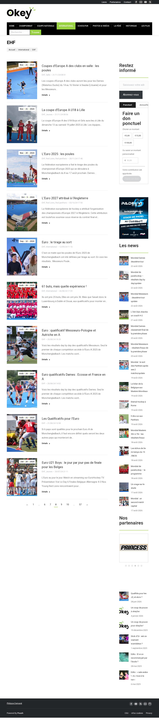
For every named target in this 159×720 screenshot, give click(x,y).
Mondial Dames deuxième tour (138, 260)
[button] (126, 566)
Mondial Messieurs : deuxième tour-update (139, 297)
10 (67, 504)
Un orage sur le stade (137, 486)
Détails (45, 95)
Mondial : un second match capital (137, 502)
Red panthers (61, 159)
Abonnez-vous (131, 94)
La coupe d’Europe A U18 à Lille (63, 110)
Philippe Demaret (14, 703)
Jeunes (49, 114)
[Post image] (124, 260)
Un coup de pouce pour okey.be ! (139, 624)
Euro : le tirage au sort (57, 242)
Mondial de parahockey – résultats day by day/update (138, 277)
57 (80, 504)
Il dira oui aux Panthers (137, 418)
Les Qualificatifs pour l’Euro (60, 418)
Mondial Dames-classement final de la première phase (139, 330)
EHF (43, 75)
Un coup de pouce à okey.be (139, 610)
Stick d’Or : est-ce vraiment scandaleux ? (139, 640)
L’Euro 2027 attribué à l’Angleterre (65, 198)
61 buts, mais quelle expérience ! (64, 286)
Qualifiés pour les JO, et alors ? (138, 595)
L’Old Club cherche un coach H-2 (139, 314)
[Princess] (133, 562)
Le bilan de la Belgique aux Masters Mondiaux (139, 387)
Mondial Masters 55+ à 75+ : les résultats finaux (138, 434)
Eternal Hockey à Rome (138, 404)
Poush (20, 713)
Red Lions (50, 159)
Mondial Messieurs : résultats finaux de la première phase (139, 348)
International (51, 247)
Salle (48, 75)
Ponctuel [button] (127, 105)
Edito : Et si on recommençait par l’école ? (139, 658)
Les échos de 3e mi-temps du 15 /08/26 (138, 452)
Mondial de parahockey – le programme (138, 470)
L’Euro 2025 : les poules (58, 154)
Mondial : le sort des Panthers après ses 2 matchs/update (139, 367)
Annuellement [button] (146, 105)
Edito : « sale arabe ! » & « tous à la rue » (139, 676)
